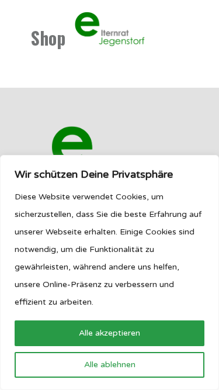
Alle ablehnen (109, 365)
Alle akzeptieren (109, 333)
